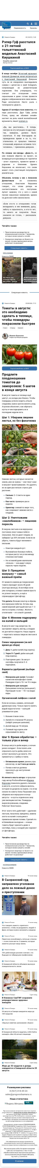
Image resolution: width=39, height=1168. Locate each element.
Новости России (9, 922)
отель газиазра (8, 253)
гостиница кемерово (9, 864)
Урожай (20, 328)
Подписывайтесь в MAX (19, 68)
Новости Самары (10, 37)
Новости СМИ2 (8, 256)
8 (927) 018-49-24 (19, 1091)
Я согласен (19, 1161)
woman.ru (23, 121)
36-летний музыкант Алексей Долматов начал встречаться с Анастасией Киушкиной (19, 76)
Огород (12, 328)
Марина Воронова (16, 336)
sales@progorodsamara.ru (18, 1094)
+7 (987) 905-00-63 (17, 1131)
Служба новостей (10, 61)
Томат (5, 328)
